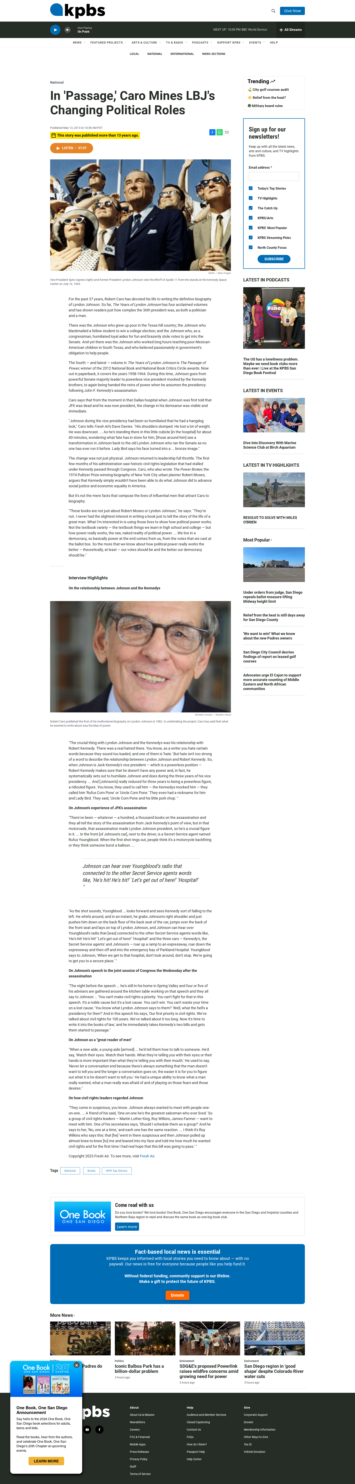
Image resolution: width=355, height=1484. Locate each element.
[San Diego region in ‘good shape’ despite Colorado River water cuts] (274, 1338)
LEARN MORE (46, 1461)
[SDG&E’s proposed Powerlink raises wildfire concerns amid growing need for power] (210, 1338)
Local (134, 54)
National (154, 54)
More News (61, 1315)
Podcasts (200, 42)
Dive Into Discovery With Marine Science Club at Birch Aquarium (269, 445)
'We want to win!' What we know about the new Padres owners (269, 635)
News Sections (213, 54)
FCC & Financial (140, 1437)
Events (255, 42)
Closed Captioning (198, 1422)
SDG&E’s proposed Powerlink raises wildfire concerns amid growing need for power (209, 1371)
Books (92, 1170)
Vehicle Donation (254, 1451)
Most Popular (256, 540)
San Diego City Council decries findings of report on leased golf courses (269, 656)
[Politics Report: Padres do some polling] (80, 1338)
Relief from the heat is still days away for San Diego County (274, 617)
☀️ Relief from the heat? (267, 98)
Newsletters (137, 1422)
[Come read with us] (82, 1217)
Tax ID (248, 1444)
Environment (187, 1361)
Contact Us (194, 1429)
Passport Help (196, 1451)
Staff (133, 1466)
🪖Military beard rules (265, 106)
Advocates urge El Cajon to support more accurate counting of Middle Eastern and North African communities (272, 682)
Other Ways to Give (256, 1437)
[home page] (77, 10)
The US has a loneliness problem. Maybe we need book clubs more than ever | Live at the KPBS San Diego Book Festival (271, 366)
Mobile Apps (137, 1444)
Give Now (292, 10)
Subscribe (274, 259)
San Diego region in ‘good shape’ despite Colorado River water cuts (274, 1371)
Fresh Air (147, 1156)
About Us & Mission (142, 1414)
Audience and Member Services (206, 1414)
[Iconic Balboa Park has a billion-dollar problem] (145, 1338)
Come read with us (134, 1205)
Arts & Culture (144, 42)
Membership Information (259, 1429)
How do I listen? (197, 1444)
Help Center (194, 1459)
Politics (119, 1361)
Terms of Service (140, 1474)
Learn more (127, 1226)
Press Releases (139, 1451)
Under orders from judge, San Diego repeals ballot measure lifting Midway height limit (272, 597)
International (182, 54)
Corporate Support (256, 1414)
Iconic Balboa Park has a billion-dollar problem (139, 1369)
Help (274, 42)
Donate (177, 1295)
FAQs (190, 1437)
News (77, 42)
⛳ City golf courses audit (268, 90)
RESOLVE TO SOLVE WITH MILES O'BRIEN (270, 519)
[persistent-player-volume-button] (67, 30)
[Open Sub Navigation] (84, 42)
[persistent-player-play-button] (55, 30)
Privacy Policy (139, 1459)
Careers (135, 1429)
